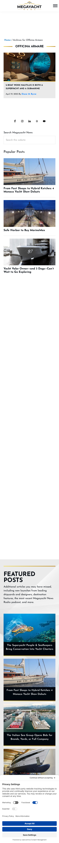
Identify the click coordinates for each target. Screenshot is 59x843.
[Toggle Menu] (55, 5)
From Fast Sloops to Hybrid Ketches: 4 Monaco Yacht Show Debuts (30, 692)
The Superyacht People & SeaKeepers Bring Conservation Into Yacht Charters (29, 647)
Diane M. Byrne (29, 94)
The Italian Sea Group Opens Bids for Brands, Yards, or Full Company (29, 737)
